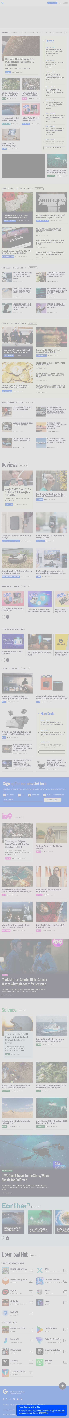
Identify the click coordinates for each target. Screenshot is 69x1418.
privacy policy (43, 1412)
